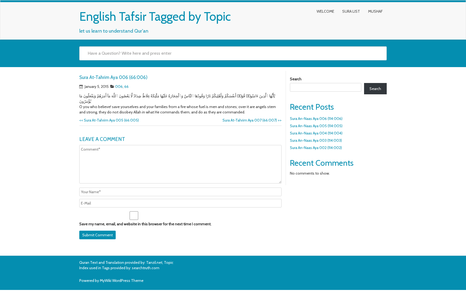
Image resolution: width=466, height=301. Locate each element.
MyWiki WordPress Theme (121, 280)
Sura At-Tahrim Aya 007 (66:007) (252, 120)
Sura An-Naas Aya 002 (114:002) (316, 147)
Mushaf (375, 11)
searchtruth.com (145, 267)
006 (119, 86)
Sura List (351, 11)
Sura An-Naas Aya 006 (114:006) (316, 118)
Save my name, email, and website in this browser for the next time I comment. (145, 224)
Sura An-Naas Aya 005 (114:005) (316, 125)
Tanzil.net (154, 262)
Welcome (325, 11)
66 (126, 86)
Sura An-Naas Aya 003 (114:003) (316, 140)
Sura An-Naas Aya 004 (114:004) (316, 133)
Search (295, 79)
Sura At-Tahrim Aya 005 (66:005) (109, 120)
